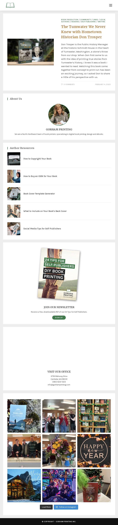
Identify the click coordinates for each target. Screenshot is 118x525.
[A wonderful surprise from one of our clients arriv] (59, 450)
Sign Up (59, 318)
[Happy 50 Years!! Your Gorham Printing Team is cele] (24, 450)
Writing (101, 22)
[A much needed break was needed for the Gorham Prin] (59, 485)
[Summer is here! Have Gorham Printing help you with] (24, 416)
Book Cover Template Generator (39, 193)
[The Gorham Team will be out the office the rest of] (94, 450)
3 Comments (69, 84)
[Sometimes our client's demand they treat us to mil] (59, 416)
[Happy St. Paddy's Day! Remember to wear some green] (94, 416)
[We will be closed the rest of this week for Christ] (24, 485)
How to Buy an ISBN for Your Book (40, 176)
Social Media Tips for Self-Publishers (42, 228)
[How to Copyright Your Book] (13, 158)
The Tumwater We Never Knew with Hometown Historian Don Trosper (83, 31)
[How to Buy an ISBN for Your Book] (13, 176)
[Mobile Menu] (110, 5)
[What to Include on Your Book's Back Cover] (13, 211)
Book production (69, 20)
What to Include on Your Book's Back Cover (45, 211)
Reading (75, 22)
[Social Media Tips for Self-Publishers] (13, 228)
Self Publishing (88, 22)
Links (95, 20)
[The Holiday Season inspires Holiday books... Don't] (94, 485)
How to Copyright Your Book (37, 158)
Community (85, 20)
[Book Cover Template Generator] (13, 193)
